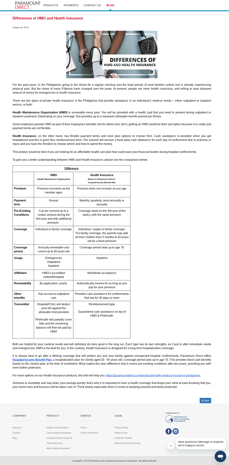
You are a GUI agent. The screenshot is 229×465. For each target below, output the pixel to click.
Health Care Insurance (58, 427)
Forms (84, 427)
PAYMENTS (71, 5)
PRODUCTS (50, 5)
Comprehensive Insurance (59, 437)
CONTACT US (92, 5)
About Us (17, 427)
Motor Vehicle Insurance (58, 448)
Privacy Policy (121, 427)
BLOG (110, 5)
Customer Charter (123, 437)
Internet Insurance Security (127, 442)
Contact (16, 432)
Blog (15, 437)
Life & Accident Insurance (59, 432)
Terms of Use (120, 432)
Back (206, 400)
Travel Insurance (55, 442)
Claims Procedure (89, 432)
